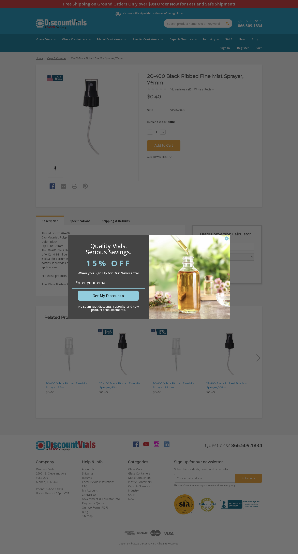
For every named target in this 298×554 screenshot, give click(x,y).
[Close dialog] (226, 238)
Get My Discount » (108, 295)
